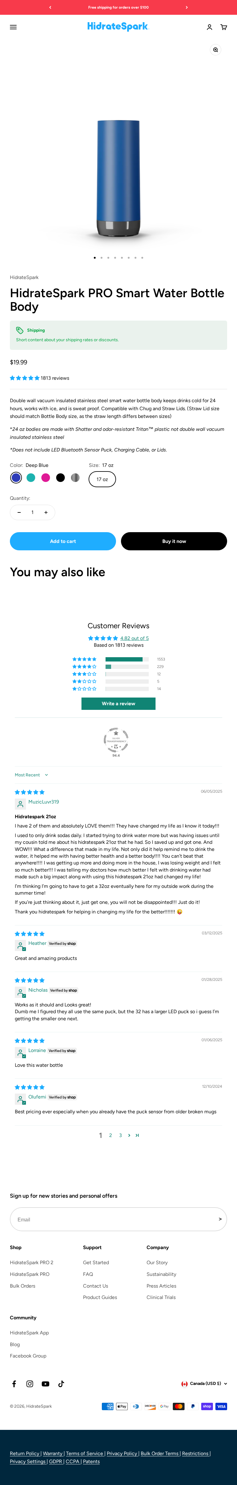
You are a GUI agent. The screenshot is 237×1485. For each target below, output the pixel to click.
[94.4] (116, 740)
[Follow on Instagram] (30, 1384)
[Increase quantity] (46, 512)
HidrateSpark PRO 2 (31, 1262)
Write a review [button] (118, 703)
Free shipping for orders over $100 (118, 7)
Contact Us (95, 1286)
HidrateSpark (24, 277)
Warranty (53, 1453)
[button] (25, 378)
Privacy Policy (122, 1453)
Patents (91, 1461)
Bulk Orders (22, 1286)
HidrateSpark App (29, 1333)
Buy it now (174, 541)
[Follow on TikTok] (61, 1384)
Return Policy (25, 1453)
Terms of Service (85, 1453)
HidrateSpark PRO (29, 1274)
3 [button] (120, 1135)
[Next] (187, 7)
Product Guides (100, 1297)
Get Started (96, 1262)
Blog (15, 1344)
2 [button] (110, 1135)
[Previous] (50, 7)
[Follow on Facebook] (14, 1384)
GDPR (56, 1461)
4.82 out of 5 (134, 638)
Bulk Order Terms (160, 1453)
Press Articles (161, 1286)
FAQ (88, 1274)
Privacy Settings (28, 1461)
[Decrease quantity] (19, 512)
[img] (29, 792)
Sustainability (161, 1274)
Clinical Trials (161, 1297)
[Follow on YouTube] (45, 1384)
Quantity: (20, 498)
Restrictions (196, 1453)
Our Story (157, 1262)
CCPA (73, 1461)
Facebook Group (28, 1356)
